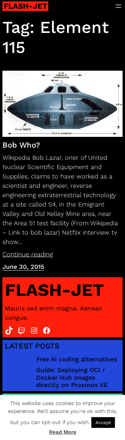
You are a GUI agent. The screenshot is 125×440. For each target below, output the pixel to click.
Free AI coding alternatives (76, 359)
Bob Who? (21, 145)
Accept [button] (103, 422)
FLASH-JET (25, 6)
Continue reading (27, 254)
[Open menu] (118, 6)
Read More (62, 432)
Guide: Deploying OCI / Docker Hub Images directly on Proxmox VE (72, 377)
